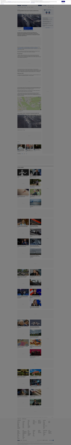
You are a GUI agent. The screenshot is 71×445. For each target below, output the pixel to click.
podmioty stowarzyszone (9, 1)
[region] (35, 2)
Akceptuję (63, 1)
